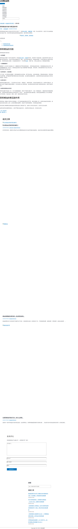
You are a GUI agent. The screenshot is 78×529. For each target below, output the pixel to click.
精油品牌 (4, 13)
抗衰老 (26, 57)
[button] (2, 20)
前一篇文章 (3, 110)
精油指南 (4, 12)
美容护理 (4, 15)
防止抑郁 (25, 31)
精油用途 (4, 9)
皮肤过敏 (11, 127)
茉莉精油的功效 (6, 43)
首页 (3, 6)
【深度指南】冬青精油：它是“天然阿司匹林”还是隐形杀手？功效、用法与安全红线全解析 (38, 508)
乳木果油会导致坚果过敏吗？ (10, 125)
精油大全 (4, 10)
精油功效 (4, 7)
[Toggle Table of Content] (1, 41)
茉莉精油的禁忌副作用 (8, 45)
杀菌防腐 (30, 31)
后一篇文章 (3, 112)
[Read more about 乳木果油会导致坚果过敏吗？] (10, 122)
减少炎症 (22, 57)
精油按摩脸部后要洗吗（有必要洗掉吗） (14, 316)
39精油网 (2, 23)
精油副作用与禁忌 (10, 23)
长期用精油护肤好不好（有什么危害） (13, 417)
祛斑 (27, 61)
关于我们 (4, 16)
